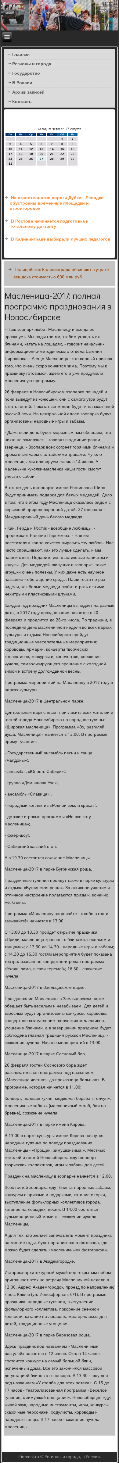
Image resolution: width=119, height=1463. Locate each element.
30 (72, 158)
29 (62, 158)
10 (10, 149)
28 (52, 158)
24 (10, 158)
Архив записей (28, 92)
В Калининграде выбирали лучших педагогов (60, 239)
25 (21, 158)
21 (52, 154)
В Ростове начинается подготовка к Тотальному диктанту (49, 224)
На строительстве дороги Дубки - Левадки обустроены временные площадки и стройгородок (57, 203)
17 (10, 154)
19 (31, 154)
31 (10, 163)
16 (72, 149)
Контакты (22, 102)
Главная (21, 54)
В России (22, 83)
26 (31, 158)
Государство (26, 73)
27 (41, 158)
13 (41, 149)
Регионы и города (31, 64)
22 (62, 154)
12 (31, 149)
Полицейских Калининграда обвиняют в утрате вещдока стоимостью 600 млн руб (61, 273)
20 (41, 154)
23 (72, 154)
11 (20, 149)
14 (52, 149)
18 (21, 154)
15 (62, 149)
